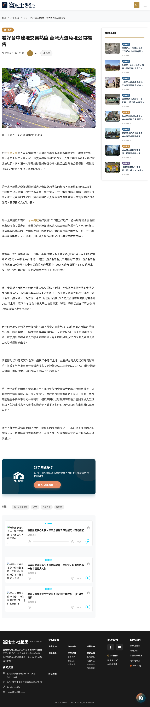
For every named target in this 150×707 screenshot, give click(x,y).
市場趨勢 (72, 646)
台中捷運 (33, 220)
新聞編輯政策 (136, 655)
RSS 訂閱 (136, 665)
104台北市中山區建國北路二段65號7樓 (24, 681)
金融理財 (71, 660)
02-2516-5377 (13, 686)
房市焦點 (15, 17)
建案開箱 (71, 664)
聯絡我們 (134, 650)
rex (36, 53)
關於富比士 (135, 645)
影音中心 (91, 664)
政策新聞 (91, 646)
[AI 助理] (141, 698)
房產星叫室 (112, 660)
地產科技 (91, 660)
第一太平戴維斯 (20, 507)
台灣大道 (46, 507)
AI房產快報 (112, 664)
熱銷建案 (52, 673)
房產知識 (91, 668)
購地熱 (59, 507)
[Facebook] (110, 647)
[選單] (145, 4)
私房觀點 (91, 657)
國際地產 (52, 652)
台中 (35, 507)
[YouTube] (119, 647)
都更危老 (71, 657)
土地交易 (12, 153)
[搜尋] (136, 5)
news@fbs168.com (16, 691)
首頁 (4, 17)
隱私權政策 (135, 660)
